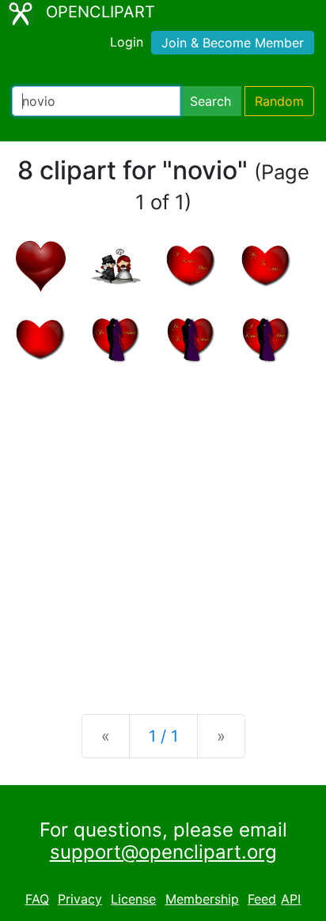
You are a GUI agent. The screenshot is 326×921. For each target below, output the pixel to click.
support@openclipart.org (163, 851)
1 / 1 (163, 736)
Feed (262, 899)
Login (126, 42)
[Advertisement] (163, 526)
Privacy (80, 899)
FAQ (37, 899)
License (133, 899)
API (291, 899)
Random (279, 101)
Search (210, 101)
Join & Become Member (232, 43)
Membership (202, 899)
